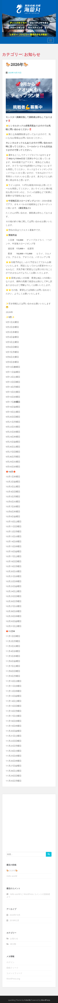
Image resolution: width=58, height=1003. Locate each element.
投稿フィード (12, 967)
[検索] (49, 854)
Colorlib (27, 1000)
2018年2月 (14, 920)
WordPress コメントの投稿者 (37, 894)
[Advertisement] (29, 822)
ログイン (10, 962)
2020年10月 (15, 915)
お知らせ (14, 938)
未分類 (13, 944)
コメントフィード (14, 973)
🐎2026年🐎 (17, 64)
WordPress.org (13, 978)
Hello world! (11, 876)
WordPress (45, 1000)
